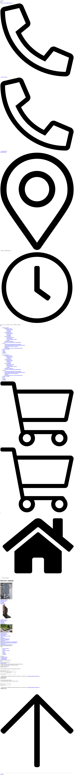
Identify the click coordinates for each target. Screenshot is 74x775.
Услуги (4, 649)
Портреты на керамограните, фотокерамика (8, 642)
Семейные (2, 602)
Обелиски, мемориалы (4, 639)
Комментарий (3, 674)
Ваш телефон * (3, 671)
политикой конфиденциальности (33, 676)
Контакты (4, 654)
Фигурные (2, 601)
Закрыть (1, 774)
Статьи (4, 652)
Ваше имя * (2, 670)
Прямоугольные (3, 600)
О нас (4, 651)
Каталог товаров (6, 648)
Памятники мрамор (4, 599)
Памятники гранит (3, 619)
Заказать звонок (3, 152)
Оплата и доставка (6, 650)
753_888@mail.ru (3, 659)
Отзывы (4, 653)
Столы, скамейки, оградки (5, 635)
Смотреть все (2, 603)
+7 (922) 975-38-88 (3, 77)
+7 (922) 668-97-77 (3, 151)
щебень (1, 636)
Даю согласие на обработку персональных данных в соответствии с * (21, 676)
